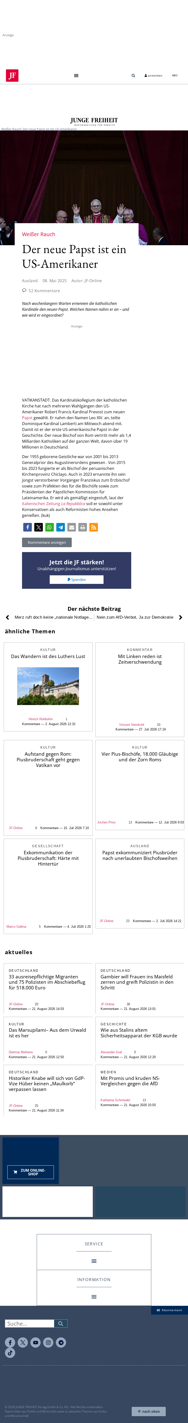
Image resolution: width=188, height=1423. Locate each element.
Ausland (30, 280)
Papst (27, 417)
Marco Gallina (16, 926)
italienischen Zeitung (53, 503)
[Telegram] (61, 1342)
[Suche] (60, 1323)
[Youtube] (35, 1342)
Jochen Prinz (106, 822)
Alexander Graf (111, 1052)
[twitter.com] (23, 1342)
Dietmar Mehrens (21, 1052)
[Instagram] (48, 1342)
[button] (76, 75)
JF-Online (16, 828)
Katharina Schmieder (115, 1100)
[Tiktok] (10, 1353)
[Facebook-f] (10, 1342)
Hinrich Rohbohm (41, 719)
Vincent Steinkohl (131, 725)
